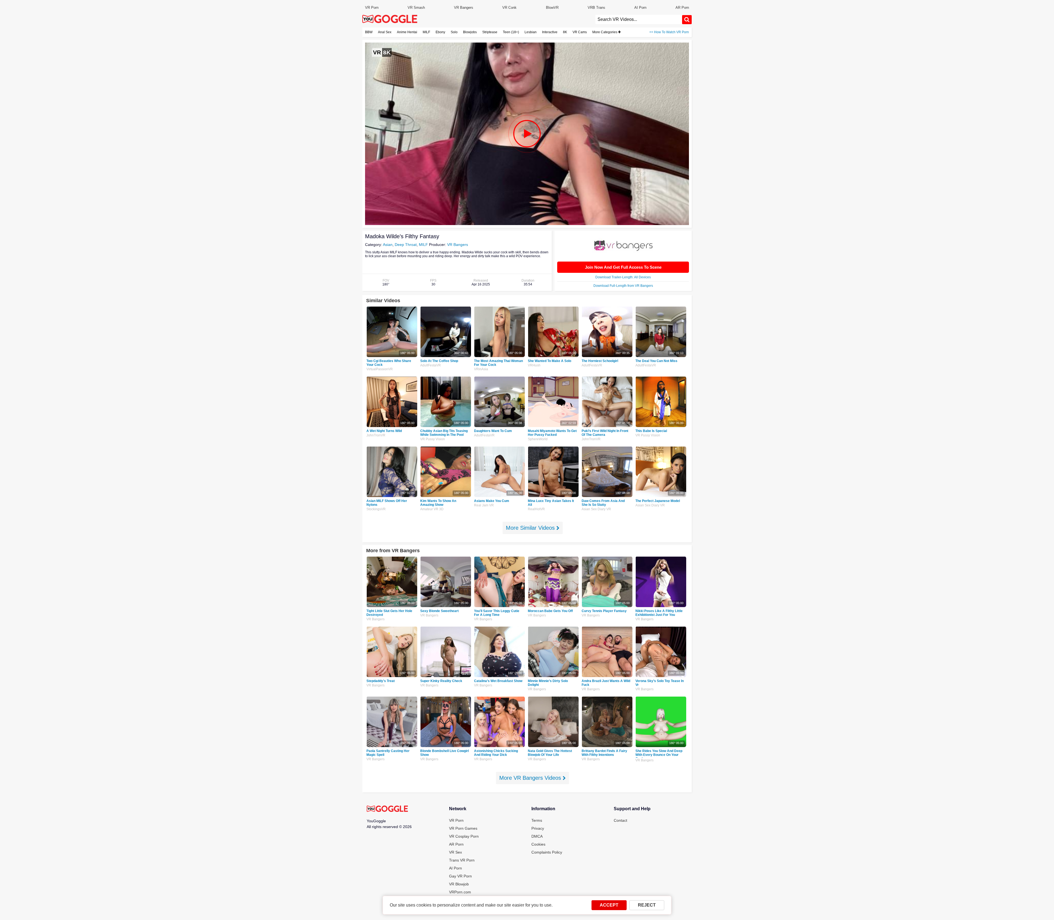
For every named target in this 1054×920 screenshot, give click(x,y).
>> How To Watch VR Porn (669, 32)
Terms (536, 820)
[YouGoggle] (387, 809)
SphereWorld (538, 439)
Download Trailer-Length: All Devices (623, 277)
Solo (454, 32)
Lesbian (531, 32)
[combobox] (638, 19)
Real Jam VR (484, 505)
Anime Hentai (407, 32)
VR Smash (416, 7)
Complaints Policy (546, 852)
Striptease (489, 32)
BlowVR (552, 7)
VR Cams (580, 32)
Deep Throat (406, 244)
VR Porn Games (463, 828)
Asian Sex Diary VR (596, 509)
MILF (426, 32)
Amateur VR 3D (432, 509)
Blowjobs (470, 32)
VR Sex (455, 852)
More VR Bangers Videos (531, 778)
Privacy (537, 828)
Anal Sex (384, 32)
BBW (368, 32)
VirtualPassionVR (379, 369)
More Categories (605, 32)
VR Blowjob (459, 884)
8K (565, 32)
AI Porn (640, 7)
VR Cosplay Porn (464, 836)
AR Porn (682, 7)
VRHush (534, 365)
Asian (388, 244)
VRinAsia (481, 369)
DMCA (537, 836)
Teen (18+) (511, 32)
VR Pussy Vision (432, 439)
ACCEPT (609, 905)
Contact (620, 820)
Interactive (549, 32)
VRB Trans (596, 7)
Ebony (440, 32)
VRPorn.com (460, 892)
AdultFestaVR (430, 365)
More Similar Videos (531, 528)
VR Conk (509, 7)
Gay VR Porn (460, 876)
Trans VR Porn (462, 860)
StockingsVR (376, 509)
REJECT (647, 905)
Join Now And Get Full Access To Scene (623, 267)
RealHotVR (536, 509)
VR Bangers (463, 7)
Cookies (538, 844)
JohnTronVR (375, 435)
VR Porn (372, 7)
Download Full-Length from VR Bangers (623, 286)
